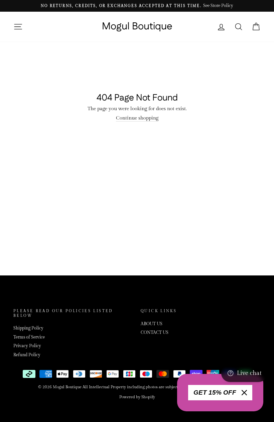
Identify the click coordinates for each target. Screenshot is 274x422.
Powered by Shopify (137, 397)
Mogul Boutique (137, 27)
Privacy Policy (27, 346)
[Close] (244, 392)
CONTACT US (154, 332)
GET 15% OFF (214, 392)
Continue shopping (137, 118)
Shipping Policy (28, 328)
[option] (137, 5)
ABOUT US (151, 324)
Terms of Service (29, 337)
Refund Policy (26, 355)
